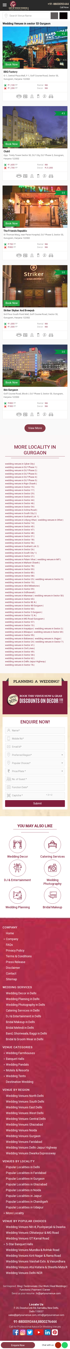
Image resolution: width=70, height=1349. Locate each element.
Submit (37, 803)
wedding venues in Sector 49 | (20, 651)
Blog (19, 1286)
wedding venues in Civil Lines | (20, 648)
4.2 (63, 33)
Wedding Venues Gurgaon (23, 1136)
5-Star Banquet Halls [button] (19, 1244)
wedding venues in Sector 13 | (20, 625)
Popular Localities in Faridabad (26, 1173)
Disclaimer (13, 967)
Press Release (15, 962)
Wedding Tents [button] (16, 1076)
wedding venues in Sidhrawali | (20, 592)
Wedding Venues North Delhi (25, 1096)
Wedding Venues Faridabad (24, 1142)
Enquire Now (18, 1345)
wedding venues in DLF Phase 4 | (21, 477)
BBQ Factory (10, 71)
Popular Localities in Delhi (23, 1167)
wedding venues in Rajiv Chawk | (21, 483)
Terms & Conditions (19, 956)
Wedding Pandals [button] (17, 1064)
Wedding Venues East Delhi (24, 1107)
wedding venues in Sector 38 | (20, 576)
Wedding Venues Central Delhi (26, 1119)
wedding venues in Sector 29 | (20, 493)
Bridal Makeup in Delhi (20, 1022)
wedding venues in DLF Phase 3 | (21, 473)
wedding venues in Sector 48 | (20, 533)
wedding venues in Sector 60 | (20, 608)
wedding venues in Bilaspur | (19, 632)
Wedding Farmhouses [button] (20, 1053)
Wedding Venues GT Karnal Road (27, 1238)
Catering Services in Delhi (23, 1010)
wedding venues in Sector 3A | (20, 655)
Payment (36, 1289)
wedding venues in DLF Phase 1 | (21, 467)
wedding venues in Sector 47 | (20, 529)
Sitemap (11, 979)
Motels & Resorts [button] (17, 1070)
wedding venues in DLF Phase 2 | (21, 470)
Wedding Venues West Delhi (24, 1113)
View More (35, 428)
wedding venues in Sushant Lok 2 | (22, 546)
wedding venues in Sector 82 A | (21, 602)
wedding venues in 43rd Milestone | (23, 586)
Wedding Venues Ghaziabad (24, 1124)
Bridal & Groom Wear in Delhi (24, 1039)
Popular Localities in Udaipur (24, 1207)
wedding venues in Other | (51, 520)
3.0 (63, 192)
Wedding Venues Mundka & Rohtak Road (32, 1250)
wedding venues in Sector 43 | (20, 526)
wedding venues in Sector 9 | (49, 579)
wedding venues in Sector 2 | (49, 628)
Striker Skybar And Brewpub (19, 310)
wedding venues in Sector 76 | (20, 665)
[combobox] (35, 754)
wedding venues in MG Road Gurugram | (25, 618)
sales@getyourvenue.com (22, 1315)
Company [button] (12, 939)
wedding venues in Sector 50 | (49, 595)
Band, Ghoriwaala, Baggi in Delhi (26, 1033)
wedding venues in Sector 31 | (20, 536)
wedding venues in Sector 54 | (20, 506)
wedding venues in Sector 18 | (20, 539)
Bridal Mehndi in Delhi (20, 1027)
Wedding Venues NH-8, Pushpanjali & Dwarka (35, 1227)
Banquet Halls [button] (15, 1059)
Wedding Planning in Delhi (22, 999)
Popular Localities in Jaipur (24, 1196)
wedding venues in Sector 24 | (20, 641)
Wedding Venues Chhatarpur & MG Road (32, 1232)
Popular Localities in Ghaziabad (26, 1184)
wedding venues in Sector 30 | (20, 569)
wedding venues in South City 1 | (21, 553)
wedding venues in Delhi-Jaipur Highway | (26, 661)
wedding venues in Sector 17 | (20, 490)
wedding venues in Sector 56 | (20, 543)
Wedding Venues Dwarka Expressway (31, 1153)
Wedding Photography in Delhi (25, 1004)
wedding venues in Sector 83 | (20, 572)
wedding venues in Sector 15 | (20, 487)
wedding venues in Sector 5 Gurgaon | (24, 612)
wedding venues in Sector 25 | (20, 579)
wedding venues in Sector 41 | (20, 645)
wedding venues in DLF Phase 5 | (21, 480)
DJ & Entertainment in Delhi (23, 1016)
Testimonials (30, 1286)
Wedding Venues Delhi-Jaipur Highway (31, 1147)
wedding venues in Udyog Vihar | (21, 520)
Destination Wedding (19, 1082)
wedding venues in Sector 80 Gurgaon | (24, 605)
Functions (25, 1289)
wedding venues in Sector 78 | (20, 566)
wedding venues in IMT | (49, 559)
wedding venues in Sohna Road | (21, 510)
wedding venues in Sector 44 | (20, 500)
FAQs (9, 944)
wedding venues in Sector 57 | (20, 622)
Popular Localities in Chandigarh (27, 1201)
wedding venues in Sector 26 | (20, 549)
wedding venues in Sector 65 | (20, 599)
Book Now (11, 64)
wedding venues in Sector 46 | (20, 503)
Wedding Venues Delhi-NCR (24, 1273)
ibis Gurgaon (11, 389)
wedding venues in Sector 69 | (49, 632)
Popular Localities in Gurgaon (25, 1178)
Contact (11, 973)
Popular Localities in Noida (23, 1190)
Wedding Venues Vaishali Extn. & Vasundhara (35, 1261)
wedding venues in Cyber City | (20, 464)
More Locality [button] (15, 1213)
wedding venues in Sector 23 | (20, 496)
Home (10, 933)
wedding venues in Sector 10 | (20, 582)
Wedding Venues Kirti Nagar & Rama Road (33, 1255)
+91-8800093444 (58, 4)
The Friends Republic (15, 230)
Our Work (44, 1286)
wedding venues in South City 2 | (21, 513)
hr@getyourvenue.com (48, 1293)
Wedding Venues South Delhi (25, 1101)
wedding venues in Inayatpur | (20, 628)
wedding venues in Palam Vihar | (21, 559)
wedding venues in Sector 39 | (20, 589)
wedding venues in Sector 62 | (20, 658)
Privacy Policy (15, 950)
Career (46, 1289)
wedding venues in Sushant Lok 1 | (22, 516)
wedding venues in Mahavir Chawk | (23, 562)
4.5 (63, 113)
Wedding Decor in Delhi (21, 993)
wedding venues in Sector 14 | (20, 523)
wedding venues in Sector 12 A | (21, 615)
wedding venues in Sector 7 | (49, 641)
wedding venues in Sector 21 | (20, 556)
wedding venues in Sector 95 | (20, 635)
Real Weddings (58, 1286)
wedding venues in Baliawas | (20, 638)
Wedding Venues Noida (21, 1130)
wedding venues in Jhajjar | (48, 638)
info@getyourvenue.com (51, 1315)
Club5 (7, 151)
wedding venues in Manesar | (19, 595)
